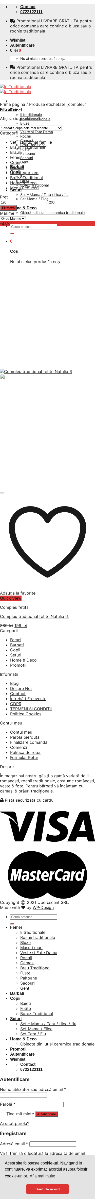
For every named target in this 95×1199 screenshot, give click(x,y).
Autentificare (46, 1114)
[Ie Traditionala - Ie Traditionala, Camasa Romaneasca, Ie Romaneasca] (15, 89)
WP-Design (43, 907)
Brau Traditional (35, 967)
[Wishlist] (2, 493)
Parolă (7, 1104)
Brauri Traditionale (27, 147)
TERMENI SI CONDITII (31, 708)
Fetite (25, 1008)
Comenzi (18, 747)
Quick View (11, 598)
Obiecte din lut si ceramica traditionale (52, 212)
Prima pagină (12, 104)
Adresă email (14, 1143)
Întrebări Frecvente (28, 698)
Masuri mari (31, 947)
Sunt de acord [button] (47, 1189)
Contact (18, 693)
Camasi (27, 962)
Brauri (15, 152)
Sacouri (26, 158)
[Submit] (12, 233)
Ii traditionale (31, 114)
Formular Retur (24, 757)
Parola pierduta (25, 737)
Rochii (25, 136)
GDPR (15, 703)
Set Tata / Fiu (33, 1033)
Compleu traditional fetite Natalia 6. (34, 616)
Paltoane (27, 153)
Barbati (17, 167)
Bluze (24, 123)
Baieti (25, 1003)
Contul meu (21, 732)
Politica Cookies (25, 713)
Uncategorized (24, 172)
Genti (24, 162)
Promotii (18, 665)
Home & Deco (23, 208)
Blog (14, 683)
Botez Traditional (26, 177)
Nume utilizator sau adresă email (33, 1089)
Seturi (15, 654)
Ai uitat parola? (14, 1123)
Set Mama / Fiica (34, 199)
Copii (15, 162)
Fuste (25, 972)
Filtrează (8, 208)
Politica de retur (25, 752)
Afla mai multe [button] (42, 1176)
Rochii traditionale (37, 937)
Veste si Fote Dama (36, 132)
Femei (15, 157)
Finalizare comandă (28, 742)
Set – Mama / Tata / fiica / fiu (44, 194)
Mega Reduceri (24, 187)
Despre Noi (21, 688)
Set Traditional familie (31, 142)
